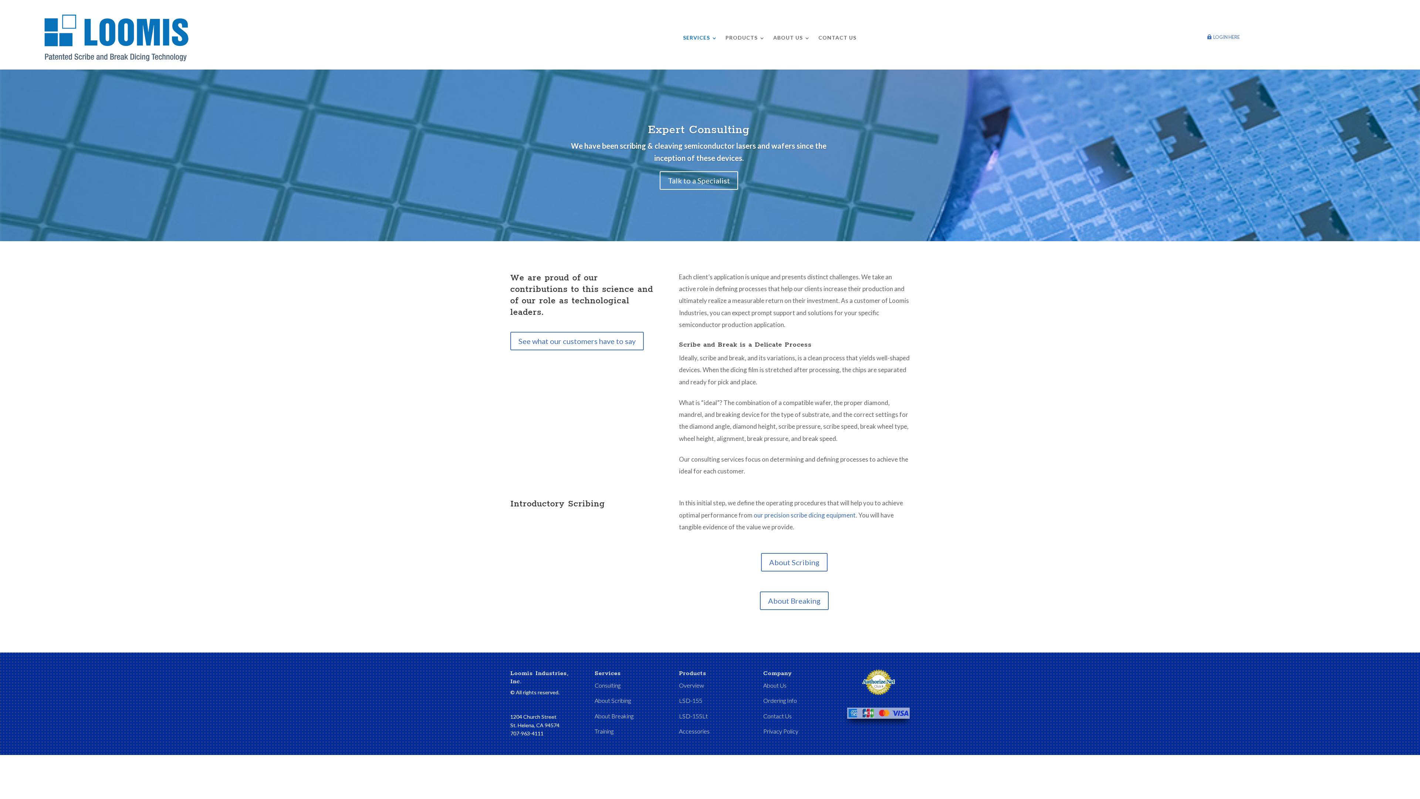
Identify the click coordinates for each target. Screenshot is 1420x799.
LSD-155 (690, 700)
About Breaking (794, 600)
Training (604, 731)
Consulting (608, 685)
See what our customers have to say (577, 341)
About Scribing (794, 562)
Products (742, 37)
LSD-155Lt (693, 715)
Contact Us (837, 37)
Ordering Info (780, 700)
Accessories (694, 731)
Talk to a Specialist (699, 180)
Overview (691, 685)
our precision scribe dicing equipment (805, 515)
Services (696, 37)
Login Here (1226, 37)
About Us (788, 37)
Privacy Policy (780, 731)
